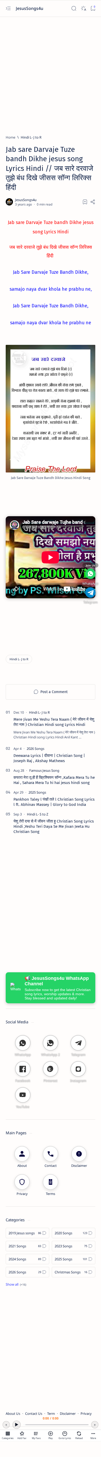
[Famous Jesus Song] (44, 770)
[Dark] (83, 8)
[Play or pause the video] (50, 1433)
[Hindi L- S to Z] (37, 814)
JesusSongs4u (30, 8)
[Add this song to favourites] (22, 1433)
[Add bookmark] (85, 201)
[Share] (92, 201)
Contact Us (33, 1413)
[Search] (73, 8)
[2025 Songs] (37, 792)
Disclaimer (68, 1413)
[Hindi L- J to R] (19, 659)
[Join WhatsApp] (90, 574)
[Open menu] (8, 8)
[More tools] (93, 1433)
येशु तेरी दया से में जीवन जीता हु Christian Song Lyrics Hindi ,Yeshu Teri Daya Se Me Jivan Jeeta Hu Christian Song (53, 826)
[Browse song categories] (8, 1433)
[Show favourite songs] (36, 1433)
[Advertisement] (50, 73)
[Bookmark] (92, 8)
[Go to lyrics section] (65, 1433)
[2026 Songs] (35, 748)
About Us (13, 1413)
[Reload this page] (79, 1433)
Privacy (86, 1413)
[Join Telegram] (90, 592)
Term (51, 1413)
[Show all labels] (16, 1284)
